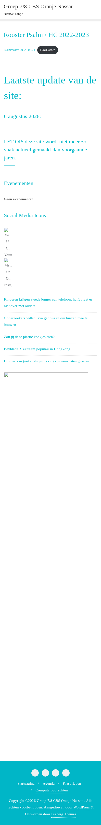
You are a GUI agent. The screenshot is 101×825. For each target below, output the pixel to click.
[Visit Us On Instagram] (50, 273)
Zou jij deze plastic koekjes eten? (29, 337)
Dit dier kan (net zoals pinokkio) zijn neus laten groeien (46, 361)
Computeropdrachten (52, 790)
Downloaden (47, 50)
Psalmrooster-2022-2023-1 (19, 50)
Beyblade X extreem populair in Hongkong (37, 349)
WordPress (82, 807)
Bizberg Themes (63, 814)
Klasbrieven (72, 783)
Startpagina (26, 783)
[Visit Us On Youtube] (50, 243)
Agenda (49, 783)
